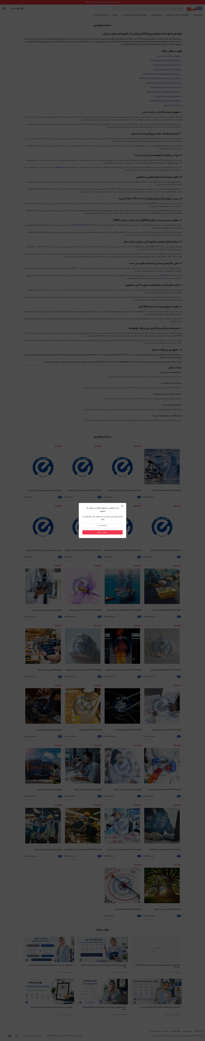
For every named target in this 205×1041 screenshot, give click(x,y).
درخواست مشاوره (102, 532)
